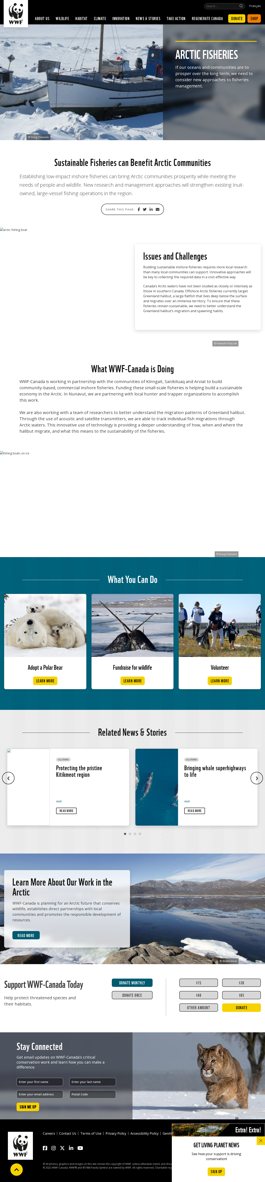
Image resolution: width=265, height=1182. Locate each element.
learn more (45, 680)
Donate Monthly (132, 982)
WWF (59, 801)
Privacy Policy (116, 1133)
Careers (49, 1133)
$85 (241, 995)
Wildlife (62, 18)
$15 (198, 982)
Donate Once (132, 995)
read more (26, 935)
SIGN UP (216, 1171)
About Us (42, 18)
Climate (100, 18)
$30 (241, 982)
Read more (67, 810)
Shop (254, 18)
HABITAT (81, 18)
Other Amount (198, 1007)
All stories (63, 759)
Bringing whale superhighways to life (215, 770)
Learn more (133, 680)
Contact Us (67, 1133)
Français (255, 5)
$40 (198, 995)
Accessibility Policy (144, 1133)
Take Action (176, 18)
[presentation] (8, 778)
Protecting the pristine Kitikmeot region (79, 770)
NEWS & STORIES (148, 18)
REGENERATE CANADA (207, 18)
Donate (237, 18)
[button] (125, 834)
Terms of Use (90, 1133)
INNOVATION (121, 18)
